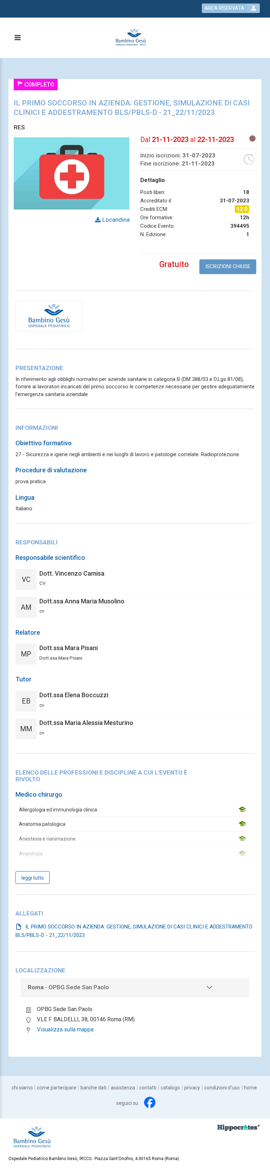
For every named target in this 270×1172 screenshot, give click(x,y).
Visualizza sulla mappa (65, 1029)
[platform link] (130, 38)
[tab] (135, 987)
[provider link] (48, 315)
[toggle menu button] (17, 38)
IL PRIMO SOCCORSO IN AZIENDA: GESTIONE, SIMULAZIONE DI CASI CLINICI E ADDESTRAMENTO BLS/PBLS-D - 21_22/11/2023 (133, 931)
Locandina (115, 219)
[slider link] (238, 1127)
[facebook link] (149, 1102)
